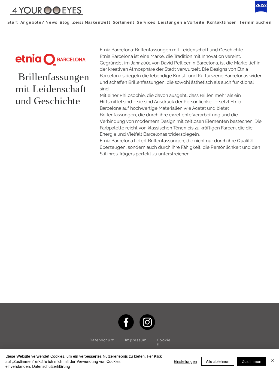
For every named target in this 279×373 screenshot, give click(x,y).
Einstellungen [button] (185, 361)
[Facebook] (126, 322)
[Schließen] (272, 361)
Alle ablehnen (217, 361)
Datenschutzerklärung (51, 366)
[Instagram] (147, 322)
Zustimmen (251, 361)
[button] (39, 22)
